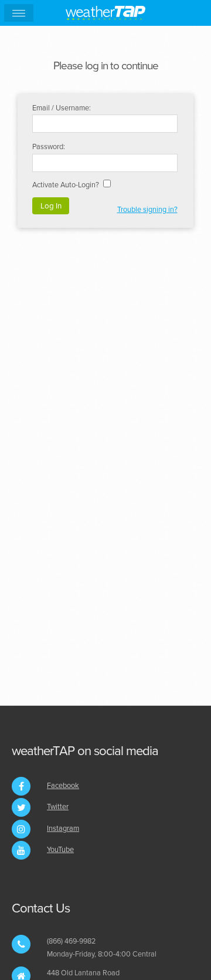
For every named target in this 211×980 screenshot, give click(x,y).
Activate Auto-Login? (65, 185)
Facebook (63, 785)
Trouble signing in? (147, 209)
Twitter (58, 806)
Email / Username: (61, 108)
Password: (48, 146)
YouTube (60, 849)
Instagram (63, 828)
